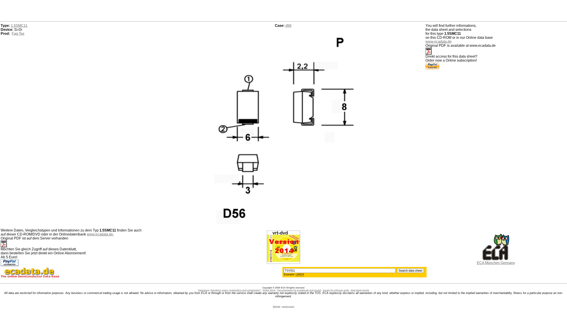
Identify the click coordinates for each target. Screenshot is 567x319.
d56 (288, 25)
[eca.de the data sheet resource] (496, 259)
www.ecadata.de (438, 41)
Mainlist (276, 306)
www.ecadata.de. (100, 234)
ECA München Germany (496, 263)
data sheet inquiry (360, 290)
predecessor (288, 306)
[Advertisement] (283, 10)
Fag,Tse (18, 33)
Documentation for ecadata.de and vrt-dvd (299, 290)
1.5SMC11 (19, 25)
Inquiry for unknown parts (336, 290)
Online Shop (269, 290)
